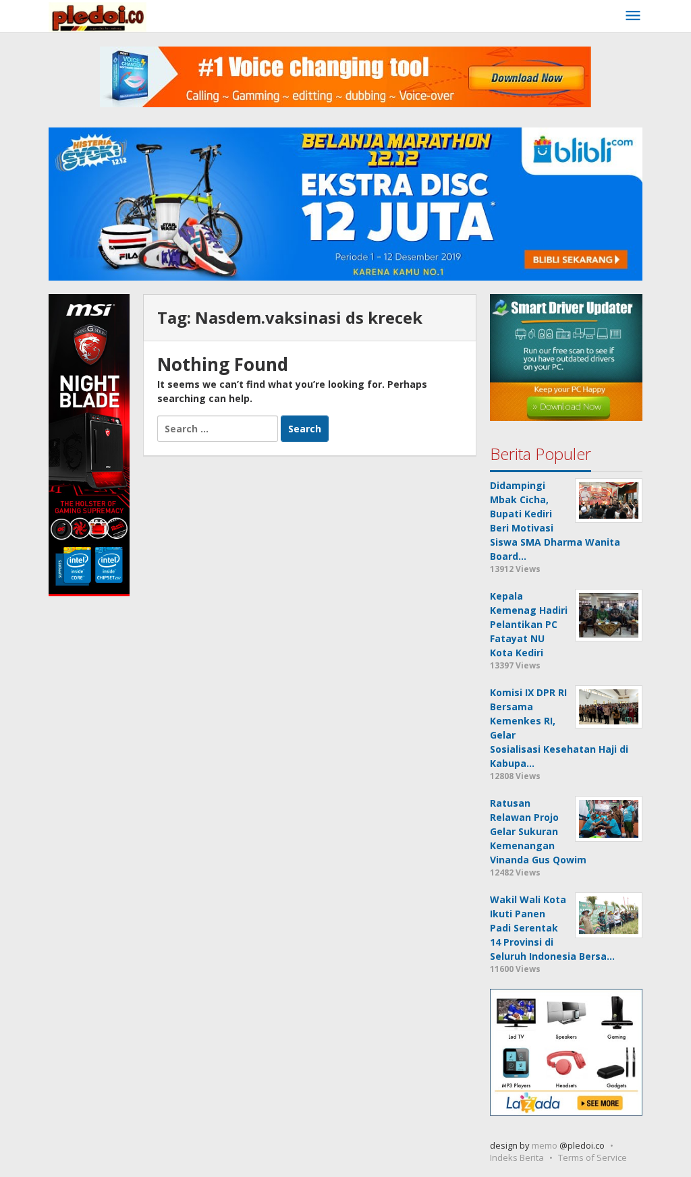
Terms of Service (592, 1157)
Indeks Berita (517, 1157)
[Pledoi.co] (97, 15)
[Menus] (633, 16)
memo (544, 1145)
